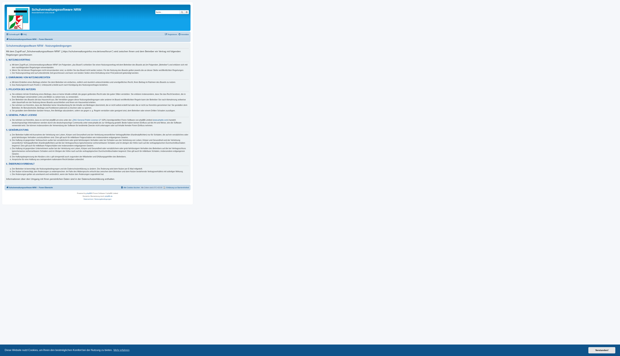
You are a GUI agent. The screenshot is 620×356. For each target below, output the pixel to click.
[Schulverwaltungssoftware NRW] (18, 17)
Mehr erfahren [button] (121, 350)
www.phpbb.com (160, 120)
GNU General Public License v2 (87, 120)
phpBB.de (109, 196)
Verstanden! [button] (602, 350)
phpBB (89, 193)
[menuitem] (23, 34)
